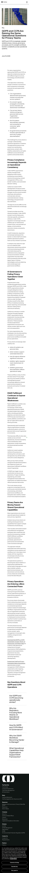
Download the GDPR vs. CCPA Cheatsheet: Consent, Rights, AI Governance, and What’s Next (16, 641)
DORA (3, 831)
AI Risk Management (7, 827)
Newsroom (5, 819)
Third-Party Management (8, 790)
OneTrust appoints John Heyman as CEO (12, 799)
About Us (4, 814)
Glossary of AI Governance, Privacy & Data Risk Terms (13, 805)
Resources (4, 807)
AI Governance (6, 792)
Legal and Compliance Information (10, 820)
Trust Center (5, 787)
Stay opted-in (14, 870)
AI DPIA (4, 826)
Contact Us (5, 838)
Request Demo (5, 839)
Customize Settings (14, 862)
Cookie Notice (13, 858)
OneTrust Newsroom (7, 797)
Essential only (14, 866)
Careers (4, 817)
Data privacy (5, 829)
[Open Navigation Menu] (27, 2)
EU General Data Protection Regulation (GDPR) (13, 832)
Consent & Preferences (7, 788)
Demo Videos (5, 808)
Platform (4, 845)
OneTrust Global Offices (8, 815)
